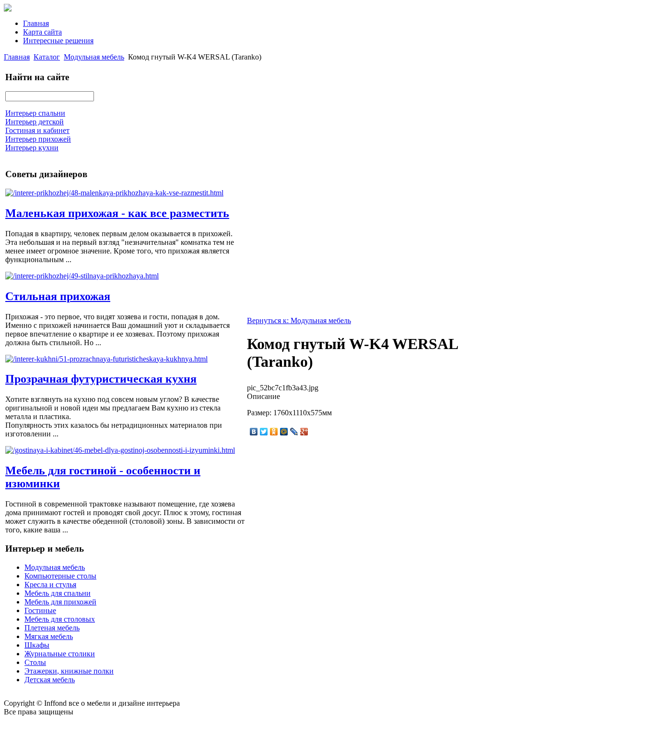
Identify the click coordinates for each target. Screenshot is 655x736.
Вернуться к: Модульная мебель (299, 320)
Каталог (47, 57)
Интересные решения (58, 40)
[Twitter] (264, 431)
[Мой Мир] (284, 431)
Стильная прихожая (57, 296)
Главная (36, 23)
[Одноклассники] (274, 431)
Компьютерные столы (60, 576)
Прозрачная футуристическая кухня (101, 379)
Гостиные (40, 610)
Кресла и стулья (50, 584)
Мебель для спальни (57, 593)
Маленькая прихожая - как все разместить (117, 213)
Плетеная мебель (52, 628)
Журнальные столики (59, 654)
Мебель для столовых (59, 619)
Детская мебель (49, 680)
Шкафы (36, 645)
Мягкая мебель (48, 636)
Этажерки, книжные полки (69, 671)
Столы (35, 662)
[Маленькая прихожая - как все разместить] (114, 193)
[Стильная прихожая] (82, 276)
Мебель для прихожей (60, 602)
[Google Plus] (304, 431)
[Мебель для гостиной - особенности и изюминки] (120, 450)
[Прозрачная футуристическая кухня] (106, 359)
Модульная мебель (94, 57)
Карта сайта (42, 32)
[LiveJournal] (294, 431)
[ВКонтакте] (254, 431)
